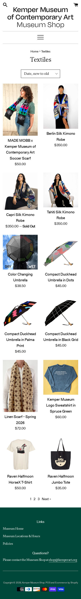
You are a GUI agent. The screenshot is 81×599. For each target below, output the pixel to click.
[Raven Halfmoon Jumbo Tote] (60, 454)
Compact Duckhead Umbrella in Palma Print (20, 339)
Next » (46, 499)
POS (48, 582)
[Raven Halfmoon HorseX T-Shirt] (20, 454)
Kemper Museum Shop (33, 582)
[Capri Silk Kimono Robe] (20, 191)
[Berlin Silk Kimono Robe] (60, 106)
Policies (8, 543)
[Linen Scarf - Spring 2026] (20, 386)
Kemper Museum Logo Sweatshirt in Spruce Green (61, 405)
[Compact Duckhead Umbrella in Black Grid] (60, 311)
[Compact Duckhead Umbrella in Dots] (60, 252)
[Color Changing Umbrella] (20, 252)
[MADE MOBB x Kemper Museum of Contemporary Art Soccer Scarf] (20, 110)
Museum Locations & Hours (21, 536)
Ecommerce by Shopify (66, 582)
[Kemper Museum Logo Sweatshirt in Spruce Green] (60, 377)
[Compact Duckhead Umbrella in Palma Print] (20, 311)
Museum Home (13, 528)
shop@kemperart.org (63, 560)
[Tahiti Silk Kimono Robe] (60, 190)
